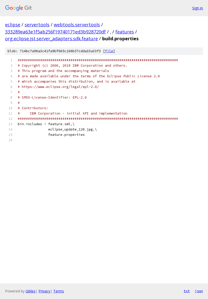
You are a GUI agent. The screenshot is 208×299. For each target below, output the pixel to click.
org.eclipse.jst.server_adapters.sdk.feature (51, 38)
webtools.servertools (77, 25)
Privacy (44, 291)
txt (187, 291)
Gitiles (31, 291)
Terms (58, 291)
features (124, 32)
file (109, 51)
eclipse (12, 25)
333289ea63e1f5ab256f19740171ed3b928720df (55, 32)
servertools (37, 25)
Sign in (197, 8)
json (199, 291)
